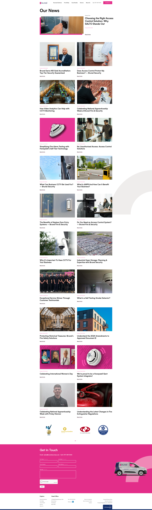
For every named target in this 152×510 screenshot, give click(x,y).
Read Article (88, 34)
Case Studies (75, 2)
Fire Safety (66, 2)
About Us (88, 2)
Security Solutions (57, 2)
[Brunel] (43, 3)
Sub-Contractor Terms (87, 501)
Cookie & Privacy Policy (107, 499)
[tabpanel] (49, 430)
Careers (90, 502)
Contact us (107, 2)
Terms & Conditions (88, 499)
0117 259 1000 (67, 455)
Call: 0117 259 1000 (97, 2)
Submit (42, 486)
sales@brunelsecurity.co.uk (51, 455)
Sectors (82, 2)
